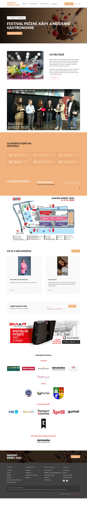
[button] (24, 3)
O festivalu (9, 470)
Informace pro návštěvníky (31, 475)
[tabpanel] (25, 65)
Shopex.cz (28, 477)
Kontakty (9, 477)
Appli (72, 494)
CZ (76, 4)
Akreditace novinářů (67, 475)
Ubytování (46, 477)
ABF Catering (47, 479)
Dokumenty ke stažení (49, 475)
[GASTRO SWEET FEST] (13, 4)
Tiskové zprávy (66, 470)
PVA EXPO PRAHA (11, 482)
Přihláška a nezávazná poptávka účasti (52, 472)
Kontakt (64, 472)
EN (79, 3)
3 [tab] (27, 78)
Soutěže (9, 472)
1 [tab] (24, 78)
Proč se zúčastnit (48, 470)
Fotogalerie (28, 472)
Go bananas (77, 494)
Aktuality (9, 475)
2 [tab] (25, 78)
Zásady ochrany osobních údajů (14, 479)
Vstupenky (69, 3)
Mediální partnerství (67, 477)
